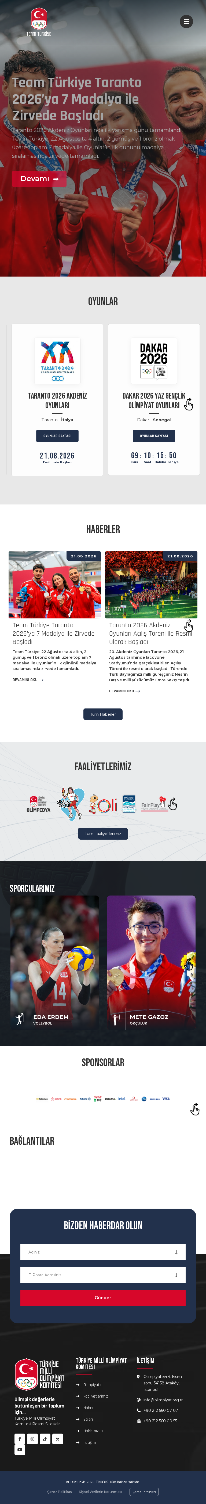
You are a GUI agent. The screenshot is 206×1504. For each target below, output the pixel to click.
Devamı (35, 195)
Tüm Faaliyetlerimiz (103, 833)
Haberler (90, 1407)
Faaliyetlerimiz (95, 1396)
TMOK (101, 1482)
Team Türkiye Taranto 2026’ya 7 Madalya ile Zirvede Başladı (54, 633)
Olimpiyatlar (93, 1384)
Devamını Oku (25, 680)
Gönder (103, 1297)
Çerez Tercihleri (144, 1492)
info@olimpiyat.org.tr (163, 1400)
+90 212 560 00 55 (160, 1421)
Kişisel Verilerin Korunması (100, 1492)
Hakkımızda (93, 1430)
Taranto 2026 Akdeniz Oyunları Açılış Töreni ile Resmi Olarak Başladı (150, 633)
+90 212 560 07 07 (161, 1410)
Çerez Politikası (59, 1492)
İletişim (89, 1442)
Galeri (88, 1419)
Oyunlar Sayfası (57, 436)
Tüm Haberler (103, 714)
